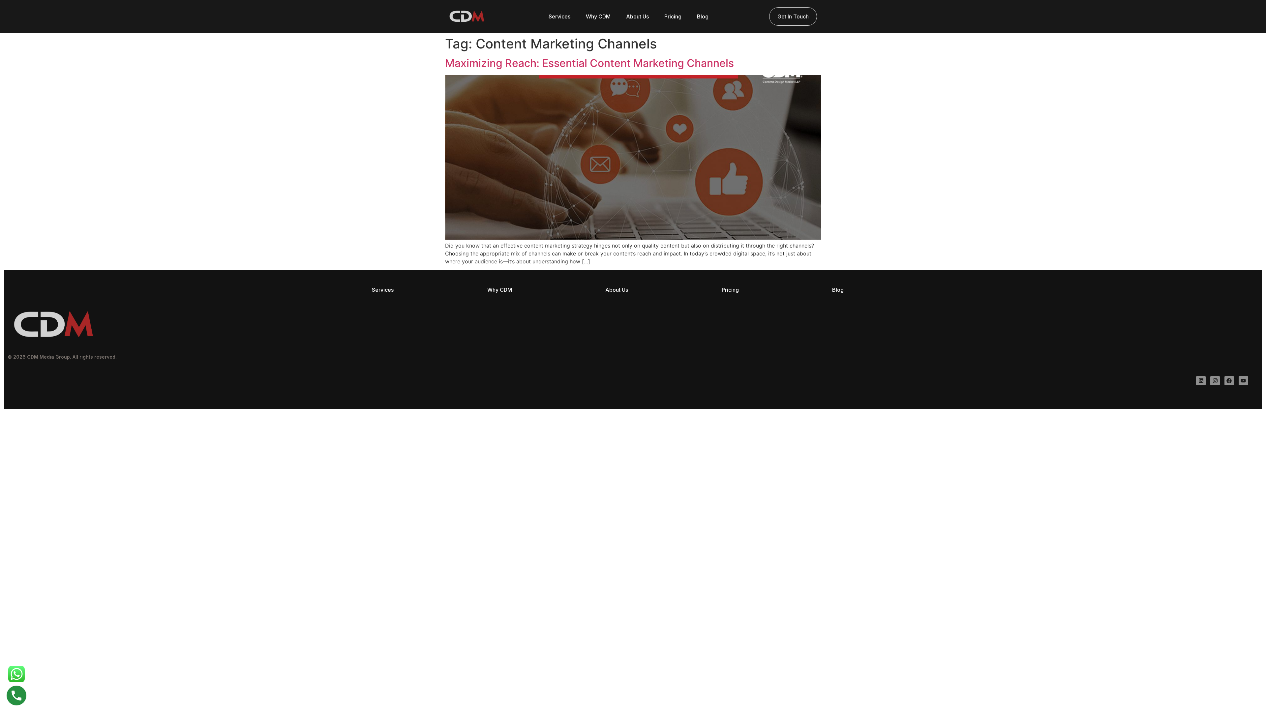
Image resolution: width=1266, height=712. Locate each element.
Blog (702, 16)
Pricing (672, 16)
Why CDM (598, 16)
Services (559, 16)
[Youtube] (1243, 381)
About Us (637, 16)
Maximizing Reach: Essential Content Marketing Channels (589, 63)
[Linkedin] (1201, 381)
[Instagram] (1215, 381)
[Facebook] (1229, 381)
